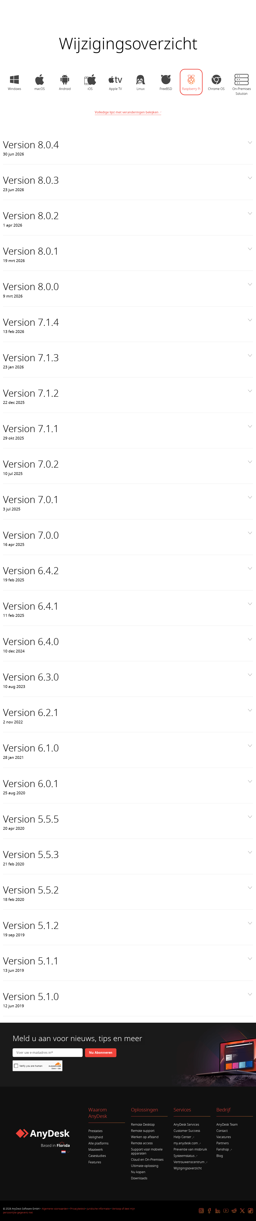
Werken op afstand (145, 1137)
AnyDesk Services (186, 1124)
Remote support (142, 1130)
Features (94, 1162)
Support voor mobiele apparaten (147, 1151)
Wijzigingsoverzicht (188, 1168)
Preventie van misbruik (190, 1149)
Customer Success (187, 1130)
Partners (222, 1143)
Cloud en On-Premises (147, 1159)
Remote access (142, 1143)
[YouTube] (225, 1210)
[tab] (14, 84)
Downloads (139, 1178)
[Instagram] (201, 1210)
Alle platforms (98, 1143)
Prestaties (95, 1131)
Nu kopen (138, 1172)
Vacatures (223, 1137)
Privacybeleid (77, 1209)
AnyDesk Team (227, 1124)
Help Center (182, 1137)
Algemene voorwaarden (55, 1209)
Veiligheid (95, 1137)
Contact (222, 1130)
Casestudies (97, 1155)
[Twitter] (242, 1210)
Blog (219, 1155)
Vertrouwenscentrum (189, 1162)
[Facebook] (209, 1210)
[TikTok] (250, 1210)
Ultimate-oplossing (144, 1166)
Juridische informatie (98, 1209)
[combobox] (66, 1152)
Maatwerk (95, 1149)
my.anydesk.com (186, 1143)
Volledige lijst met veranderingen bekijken (126, 112)
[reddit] (234, 1210)
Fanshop (222, 1149)
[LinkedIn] (217, 1210)
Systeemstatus (184, 1155)
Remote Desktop (143, 1124)
